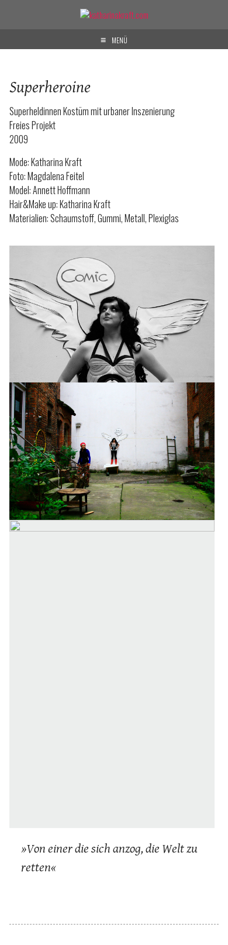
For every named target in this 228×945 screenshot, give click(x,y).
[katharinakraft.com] (114, 14)
